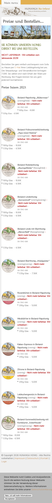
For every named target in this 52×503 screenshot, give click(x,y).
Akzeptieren (10, 499)
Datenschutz (33, 458)
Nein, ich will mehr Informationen (18, 496)
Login (4, 461)
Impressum (20, 458)
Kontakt (44, 458)
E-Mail (18, 67)
